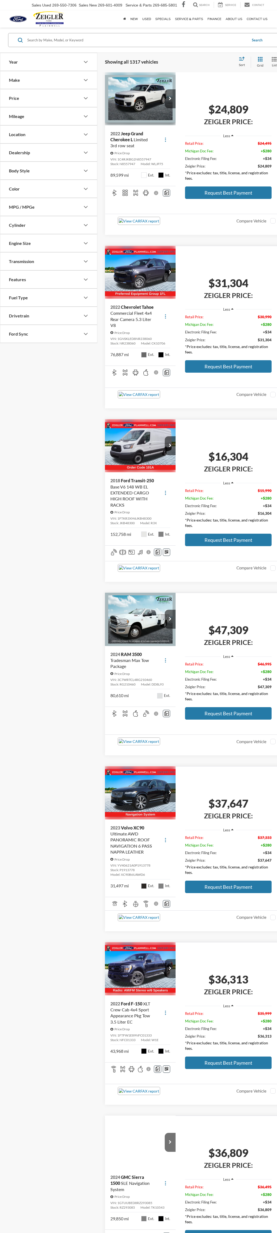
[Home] (124, 19)
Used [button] (146, 19)
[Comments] (166, 192)
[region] (228, 162)
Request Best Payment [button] (228, 193)
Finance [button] (214, 19)
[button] (170, 98)
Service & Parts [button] (189, 19)
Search (257, 40)
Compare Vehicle (251, 220)
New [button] (134, 19)
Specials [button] (163, 19)
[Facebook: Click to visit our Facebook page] (183, 5)
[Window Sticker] (166, 552)
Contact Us (257, 19)
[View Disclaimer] (156, 193)
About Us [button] (234, 19)
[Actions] (165, 140)
